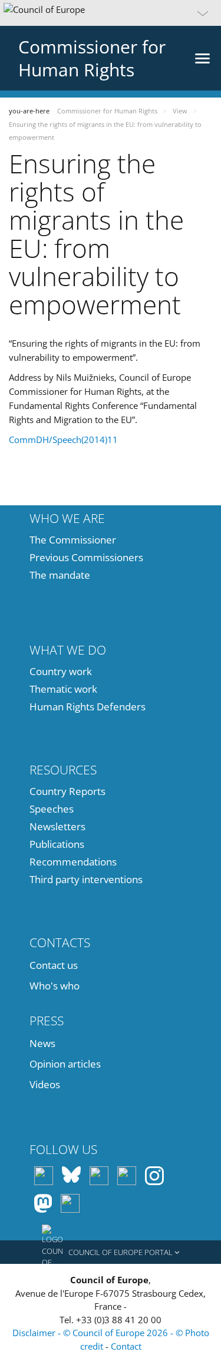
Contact (126, 1346)
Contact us (53, 965)
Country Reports (67, 791)
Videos (44, 1084)
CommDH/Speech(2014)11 (63, 439)
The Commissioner (72, 539)
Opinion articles (65, 1064)
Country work (60, 671)
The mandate (59, 575)
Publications (56, 844)
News (42, 1043)
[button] (110, 13)
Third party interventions (86, 879)
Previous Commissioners (86, 557)
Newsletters (57, 826)
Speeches (51, 809)
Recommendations (73, 861)
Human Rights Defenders (87, 706)
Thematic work (63, 689)
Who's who (54, 985)
